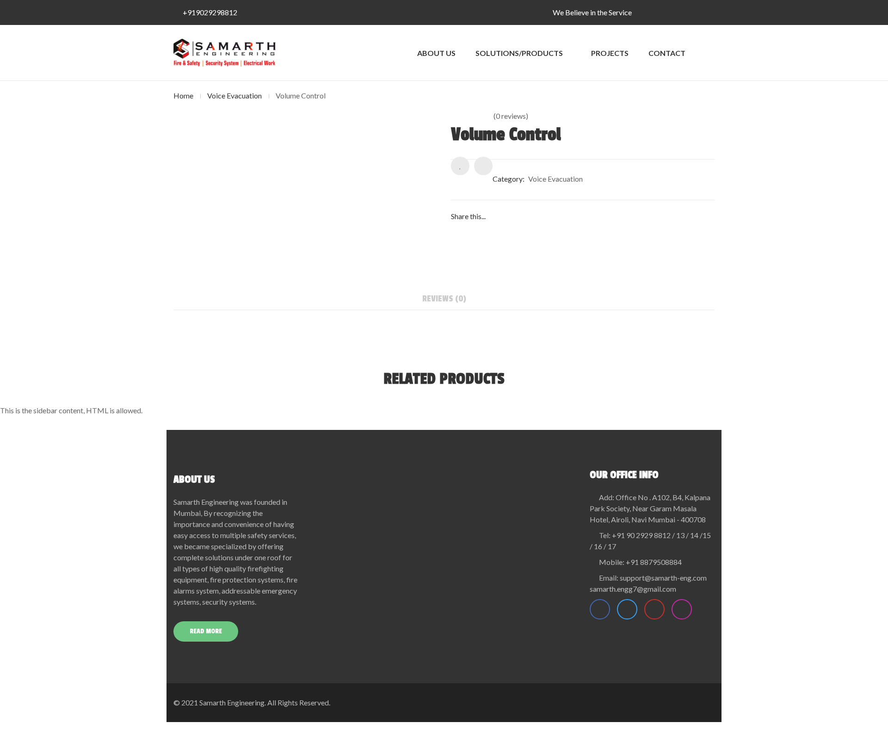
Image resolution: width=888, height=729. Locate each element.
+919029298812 (210, 12)
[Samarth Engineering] (224, 53)
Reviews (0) (444, 299)
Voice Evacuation (234, 95)
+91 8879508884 (654, 561)
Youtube (654, 609)
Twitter (627, 609)
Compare (483, 166)
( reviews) (510, 115)
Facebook (600, 609)
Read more (206, 631)
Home (183, 95)
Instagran (682, 609)
